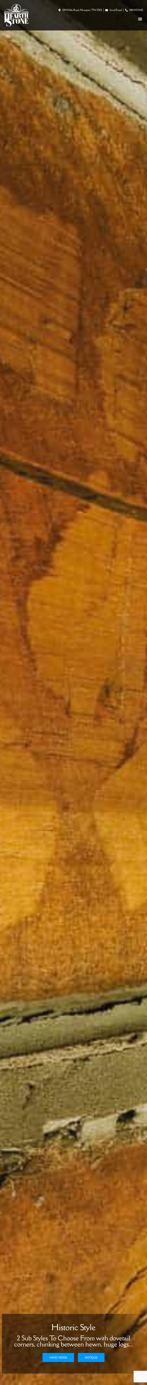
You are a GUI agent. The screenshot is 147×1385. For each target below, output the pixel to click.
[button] (140, 19)
